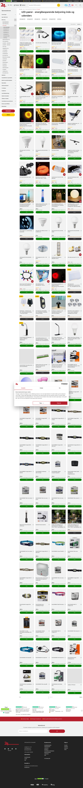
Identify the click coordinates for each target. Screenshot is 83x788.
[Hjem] (3, 5)
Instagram (66, 748)
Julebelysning (5, 71)
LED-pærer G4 (6, 32)
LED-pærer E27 (6, 30)
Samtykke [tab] (23, 388)
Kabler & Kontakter (5, 96)
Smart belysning (5, 23)
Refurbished (4, 106)
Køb (26, 51)
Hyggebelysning (5, 48)
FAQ (25, 760)
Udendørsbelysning (6, 39)
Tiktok (65, 749)
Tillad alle (59, 403)
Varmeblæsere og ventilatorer (7, 101)
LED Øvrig (5, 37)
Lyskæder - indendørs (6, 43)
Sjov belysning (5, 55)
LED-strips (4, 46)
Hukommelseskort (5, 85)
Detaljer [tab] (41, 388)
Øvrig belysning (5, 73)
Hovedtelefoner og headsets (7, 78)
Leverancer (46, 748)
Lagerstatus (46, 754)
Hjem (24, 9)
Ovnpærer (4, 69)
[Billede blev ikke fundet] (42, 329)
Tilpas (40, 403)
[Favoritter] (76, 5)
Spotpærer (4, 60)
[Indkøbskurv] (80, 5)
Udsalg (8, 114)
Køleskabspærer (5, 67)
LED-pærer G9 (5, 34)
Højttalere (3, 75)
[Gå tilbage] (20, 14)
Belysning (3, 20)
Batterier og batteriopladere (7, 80)
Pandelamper (5, 52)
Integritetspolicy (47, 746)
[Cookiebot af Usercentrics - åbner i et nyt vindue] (62, 384)
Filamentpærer (5, 62)
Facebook (66, 746)
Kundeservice (70, 1)
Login (81, 1)
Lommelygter (5, 50)
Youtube (65, 745)
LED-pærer (4, 25)
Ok (57, 731)
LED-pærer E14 (6, 29)
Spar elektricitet (5, 17)
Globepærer (5, 66)
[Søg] (58, 5)
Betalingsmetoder (47, 752)
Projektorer (4, 91)
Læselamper (5, 59)
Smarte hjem (4, 14)
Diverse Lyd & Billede (5, 104)
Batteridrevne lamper (6, 57)
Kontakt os (46, 749)
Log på (25, 758)
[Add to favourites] (33, 43)
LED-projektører (5, 41)
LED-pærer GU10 (6, 36)
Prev (20, 697)
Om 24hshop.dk (76, 1)
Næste (81, 697)
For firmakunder (47, 758)
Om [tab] (59, 388)
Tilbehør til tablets (5, 98)
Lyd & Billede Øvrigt (5, 93)
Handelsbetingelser (47, 745)
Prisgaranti (8, 111)
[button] (79, 24)
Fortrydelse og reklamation (49, 751)
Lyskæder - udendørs (6, 45)
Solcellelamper (5, 53)
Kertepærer (5, 64)
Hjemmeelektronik (6, 11)
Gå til (59, 51)
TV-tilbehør (4, 88)
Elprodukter (4, 83)
